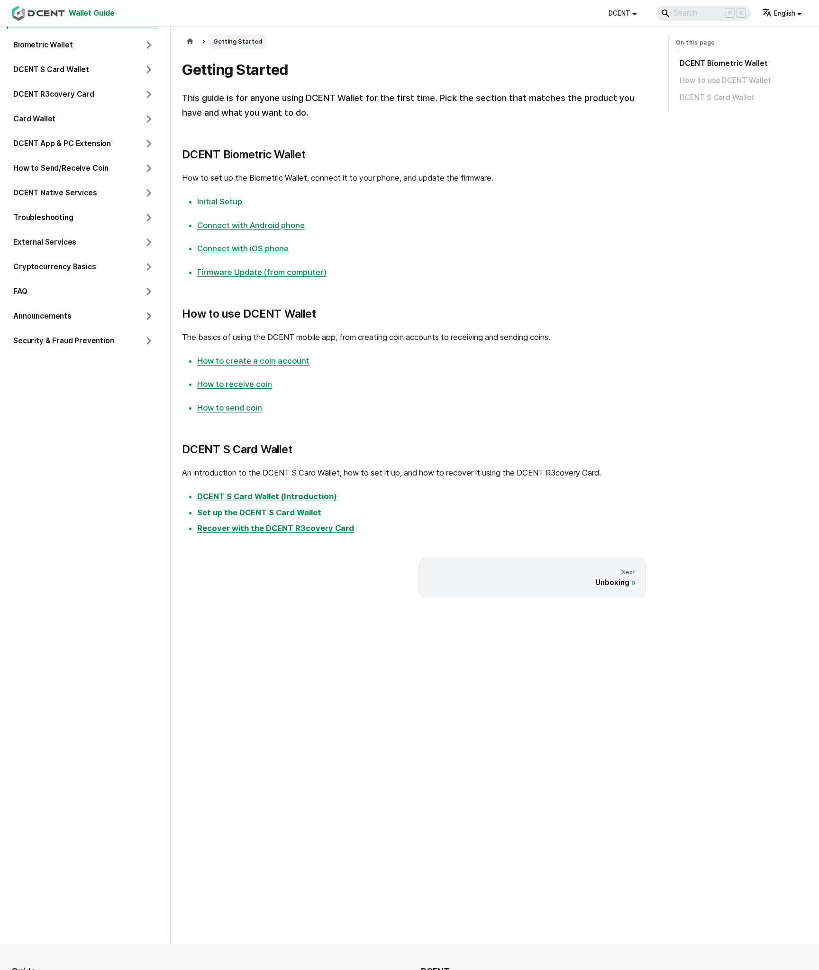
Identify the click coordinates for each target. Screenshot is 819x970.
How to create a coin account (253, 361)
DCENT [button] (619, 13)
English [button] (784, 13)
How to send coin (229, 407)
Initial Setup (219, 201)
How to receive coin (234, 384)
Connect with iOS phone (243, 248)
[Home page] (190, 42)
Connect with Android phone (251, 225)
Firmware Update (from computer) (262, 272)
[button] (83, 45)
